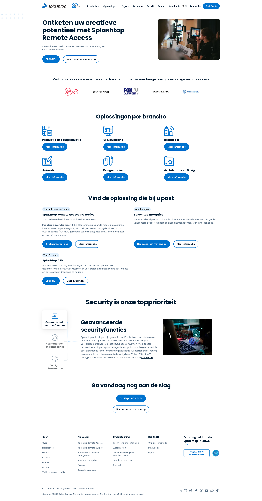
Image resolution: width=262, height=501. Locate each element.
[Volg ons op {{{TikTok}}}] (217, 490)
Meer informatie (55, 146)
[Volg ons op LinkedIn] (180, 490)
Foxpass (81, 465)
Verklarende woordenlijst (54, 472)
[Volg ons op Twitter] (201, 490)
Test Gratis (211, 6)
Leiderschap (48, 447)
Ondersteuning (121, 437)
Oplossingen (110, 6)
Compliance (48, 488)
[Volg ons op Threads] (190, 490)
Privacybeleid (63, 488)
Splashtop (147, 357)
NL (186, 6)
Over (45, 437)
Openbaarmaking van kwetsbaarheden (123, 454)
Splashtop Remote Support (90, 447)
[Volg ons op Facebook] (196, 490)
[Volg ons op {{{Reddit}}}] (212, 490)
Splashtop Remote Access (90, 443)
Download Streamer (122, 460)
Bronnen (138, 6)
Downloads (174, 6)
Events (45, 452)
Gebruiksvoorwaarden (83, 488)
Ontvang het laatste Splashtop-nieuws (198, 439)
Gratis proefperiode (57, 244)
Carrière (46, 457)
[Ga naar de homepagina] (54, 5)
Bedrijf (150, 6)
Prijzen (125, 6)
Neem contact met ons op (81, 59)
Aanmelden (195, 6)
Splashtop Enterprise (87, 460)
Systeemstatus (120, 447)
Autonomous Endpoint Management (88, 454)
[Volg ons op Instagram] (185, 490)
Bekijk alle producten (87, 470)
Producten (93, 6)
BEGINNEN (51, 59)
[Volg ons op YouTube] (206, 490)
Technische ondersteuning (126, 443)
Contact (46, 467)
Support (162, 6)
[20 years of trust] (74, 5)
